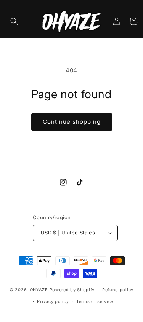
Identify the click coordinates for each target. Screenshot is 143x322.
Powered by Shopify (72, 289)
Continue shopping (72, 121)
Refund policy (117, 289)
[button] (14, 21)
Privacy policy (53, 301)
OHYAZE (39, 289)
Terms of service (94, 301)
